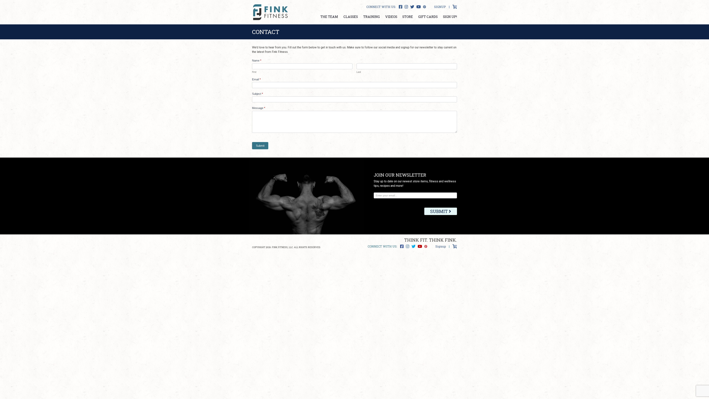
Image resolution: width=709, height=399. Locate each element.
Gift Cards (428, 17)
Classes (350, 17)
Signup (440, 7)
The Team (329, 17)
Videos (391, 17)
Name (256, 60)
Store (407, 17)
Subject (257, 93)
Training (371, 17)
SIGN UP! (450, 17)
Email (256, 79)
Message (258, 108)
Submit (260, 145)
